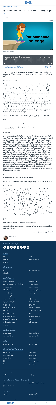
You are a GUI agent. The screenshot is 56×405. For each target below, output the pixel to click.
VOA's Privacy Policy (33, 397)
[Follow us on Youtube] (11, 247)
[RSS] (21, 247)
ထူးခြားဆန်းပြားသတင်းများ (9, 322)
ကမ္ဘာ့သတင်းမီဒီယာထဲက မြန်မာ (10, 298)
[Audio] (35, 403)
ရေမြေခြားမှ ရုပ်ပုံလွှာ (33, 352)
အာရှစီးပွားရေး (32, 293)
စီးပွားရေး (5, 310)
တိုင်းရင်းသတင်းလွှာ (33, 304)
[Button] (50, 20)
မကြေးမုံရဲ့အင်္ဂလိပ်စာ (8, 336)
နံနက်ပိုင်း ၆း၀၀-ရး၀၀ (8, 344)
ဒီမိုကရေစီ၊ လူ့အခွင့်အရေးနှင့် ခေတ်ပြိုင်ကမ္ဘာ (13, 284)
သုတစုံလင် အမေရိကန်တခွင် (35, 310)
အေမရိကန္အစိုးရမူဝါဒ (33, 394)
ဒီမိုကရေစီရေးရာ (7, 290)
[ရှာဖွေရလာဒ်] (46, 403)
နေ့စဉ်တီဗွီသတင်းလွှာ (8, 352)
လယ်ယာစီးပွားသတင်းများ (9, 316)
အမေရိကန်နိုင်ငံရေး (7, 293)
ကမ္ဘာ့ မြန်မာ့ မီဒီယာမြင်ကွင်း (9, 301)
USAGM (5, 394)
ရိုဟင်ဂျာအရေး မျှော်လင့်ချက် (35, 301)
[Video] (23, 403)
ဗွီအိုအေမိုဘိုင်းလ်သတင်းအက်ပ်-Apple (11, 386)
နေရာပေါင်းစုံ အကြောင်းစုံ (34, 316)
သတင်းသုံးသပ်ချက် (7, 287)
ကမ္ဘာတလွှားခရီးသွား (33, 287)
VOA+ (4, 383)
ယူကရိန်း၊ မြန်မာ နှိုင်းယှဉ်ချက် (10, 319)
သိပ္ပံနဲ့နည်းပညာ (6, 304)
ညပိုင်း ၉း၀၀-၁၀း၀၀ (33, 344)
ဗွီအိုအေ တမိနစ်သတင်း (34, 361)
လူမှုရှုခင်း (5, 325)
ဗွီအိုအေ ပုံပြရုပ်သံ (32, 358)
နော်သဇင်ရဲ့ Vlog (32, 364)
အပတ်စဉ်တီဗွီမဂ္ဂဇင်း (7, 358)
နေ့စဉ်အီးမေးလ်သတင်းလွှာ (34, 270)
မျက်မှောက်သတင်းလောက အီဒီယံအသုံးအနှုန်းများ (17, 57)
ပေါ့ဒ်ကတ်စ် (6, 273)
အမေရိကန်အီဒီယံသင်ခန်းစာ (10, 6)
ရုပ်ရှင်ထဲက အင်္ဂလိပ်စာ (34, 333)
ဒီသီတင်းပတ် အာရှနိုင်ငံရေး (35, 290)
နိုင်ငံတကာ (5, 259)
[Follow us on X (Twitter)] (8, 247)
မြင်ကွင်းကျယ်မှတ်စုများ (34, 284)
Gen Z (30, 313)
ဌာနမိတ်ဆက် (6, 375)
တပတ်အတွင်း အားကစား (8, 313)
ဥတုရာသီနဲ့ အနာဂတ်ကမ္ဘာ (9, 307)
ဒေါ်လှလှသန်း (6, 14)
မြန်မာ (4, 256)
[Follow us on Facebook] (4, 247)
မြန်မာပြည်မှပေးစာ (33, 281)
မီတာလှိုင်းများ (32, 375)
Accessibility (31, 400)
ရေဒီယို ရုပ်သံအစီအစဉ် (8, 355)
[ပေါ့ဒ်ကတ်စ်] (24, 247)
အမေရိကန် (5, 262)
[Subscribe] (28, 247)
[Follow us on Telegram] (18, 247)
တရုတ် (30, 256)
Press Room (6, 397)
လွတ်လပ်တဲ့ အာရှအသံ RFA (9, 400)
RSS (4, 270)
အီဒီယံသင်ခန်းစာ (7, 333)
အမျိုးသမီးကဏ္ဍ (32, 298)
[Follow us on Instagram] (14, 247)
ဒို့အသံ (30, 319)
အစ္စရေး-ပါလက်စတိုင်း (34, 259)
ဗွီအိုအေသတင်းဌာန (10, 59)
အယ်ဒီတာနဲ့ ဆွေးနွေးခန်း (8, 281)
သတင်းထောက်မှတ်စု (8, 296)
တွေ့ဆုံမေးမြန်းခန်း (7, 367)
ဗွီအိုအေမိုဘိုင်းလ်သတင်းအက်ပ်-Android (37, 383)
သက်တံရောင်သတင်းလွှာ (34, 322)
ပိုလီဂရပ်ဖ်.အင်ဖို (32, 355)
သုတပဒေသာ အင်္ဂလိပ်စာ (34, 336)
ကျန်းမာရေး (31, 296)
